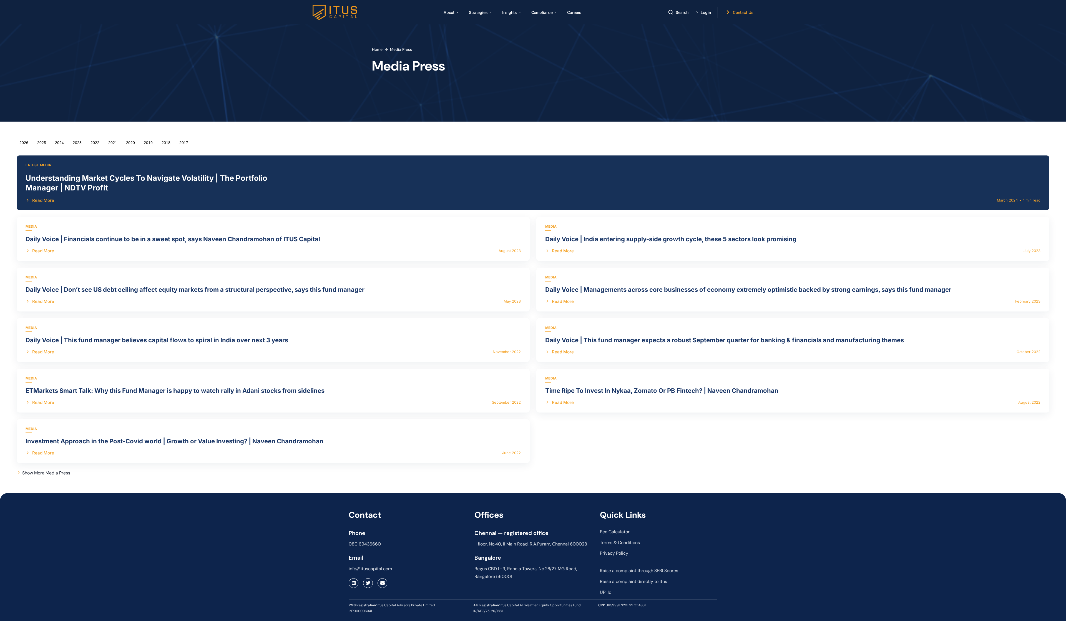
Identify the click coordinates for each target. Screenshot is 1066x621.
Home (377, 49)
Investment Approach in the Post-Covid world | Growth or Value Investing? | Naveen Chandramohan (174, 441)
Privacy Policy (614, 553)
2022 (94, 142)
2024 (59, 142)
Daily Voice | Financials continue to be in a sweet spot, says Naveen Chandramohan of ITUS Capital (173, 239)
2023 (77, 142)
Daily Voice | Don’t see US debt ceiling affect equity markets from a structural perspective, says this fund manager (195, 289)
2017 (183, 142)
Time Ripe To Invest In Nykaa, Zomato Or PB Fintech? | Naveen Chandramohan (661, 390)
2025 (41, 142)
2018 (166, 142)
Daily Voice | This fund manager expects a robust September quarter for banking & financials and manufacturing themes (724, 340)
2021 (112, 142)
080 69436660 (365, 544)
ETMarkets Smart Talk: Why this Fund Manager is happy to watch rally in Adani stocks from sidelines (175, 390)
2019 (148, 142)
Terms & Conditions (620, 542)
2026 (23, 142)
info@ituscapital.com (370, 569)
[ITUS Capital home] (335, 12)
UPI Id (606, 592)
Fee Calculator (615, 532)
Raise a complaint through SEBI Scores (639, 571)
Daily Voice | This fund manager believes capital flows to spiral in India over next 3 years (157, 340)
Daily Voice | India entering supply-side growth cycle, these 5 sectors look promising (670, 239)
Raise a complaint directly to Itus (633, 581)
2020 (130, 142)
